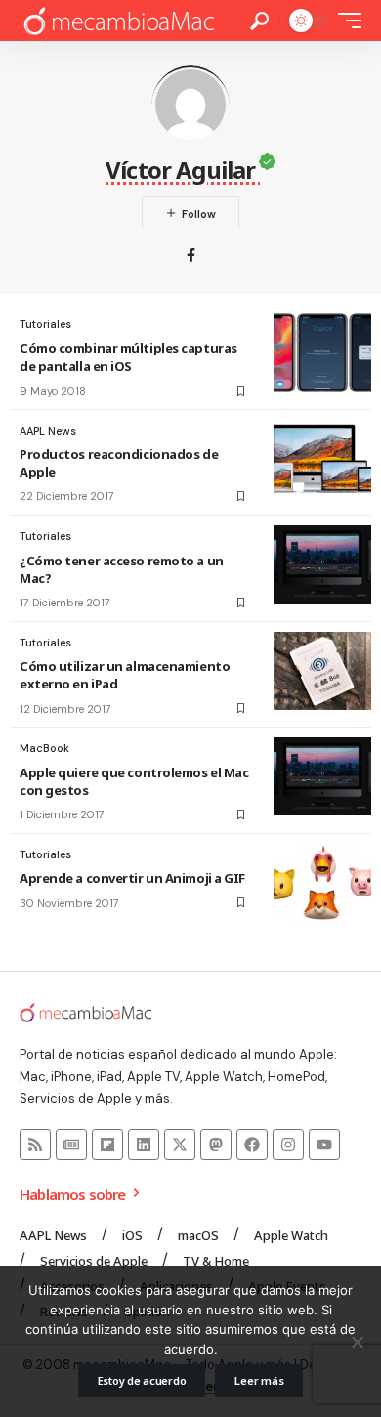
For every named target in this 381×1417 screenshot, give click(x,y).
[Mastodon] (216, 1144)
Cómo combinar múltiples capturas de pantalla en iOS (128, 356)
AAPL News (48, 431)
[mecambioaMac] (118, 21)
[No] (356, 1342)
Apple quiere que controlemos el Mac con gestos (134, 781)
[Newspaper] (71, 1144)
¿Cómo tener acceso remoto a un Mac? (122, 569)
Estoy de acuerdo (142, 1380)
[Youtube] (324, 1144)
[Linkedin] (143, 1144)
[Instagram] (288, 1144)
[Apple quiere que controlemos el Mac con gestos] (322, 776)
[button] (259, 21)
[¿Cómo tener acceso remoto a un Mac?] (322, 564)
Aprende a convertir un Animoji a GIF (132, 878)
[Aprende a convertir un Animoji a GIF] (322, 883)
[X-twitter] (179, 1144)
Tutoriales (45, 324)
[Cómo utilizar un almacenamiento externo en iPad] (322, 671)
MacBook (44, 748)
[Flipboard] (107, 1144)
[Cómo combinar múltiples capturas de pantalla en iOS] (322, 352)
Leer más (258, 1380)
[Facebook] (191, 257)
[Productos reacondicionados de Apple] (322, 459)
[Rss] (35, 1144)
